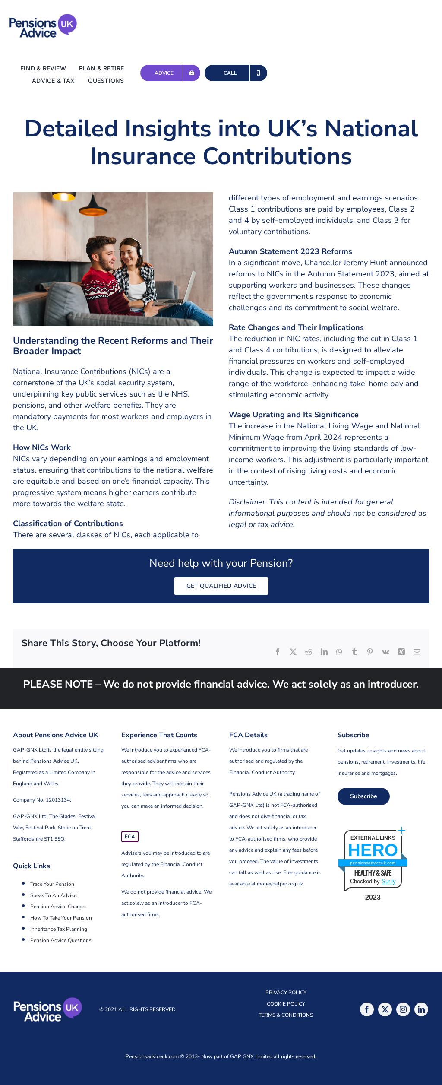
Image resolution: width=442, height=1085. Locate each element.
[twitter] (385, 1009)
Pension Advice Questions (61, 940)
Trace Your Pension (52, 884)
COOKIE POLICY (286, 1003)
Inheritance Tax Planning (58, 929)
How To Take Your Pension (61, 917)
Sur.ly (389, 881)
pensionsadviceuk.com (372, 862)
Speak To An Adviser (54, 895)
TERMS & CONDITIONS (286, 1015)
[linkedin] (421, 1009)
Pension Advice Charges (58, 906)
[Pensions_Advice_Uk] (43, 17)
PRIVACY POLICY (285, 992)
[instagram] (403, 1009)
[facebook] (367, 1009)
